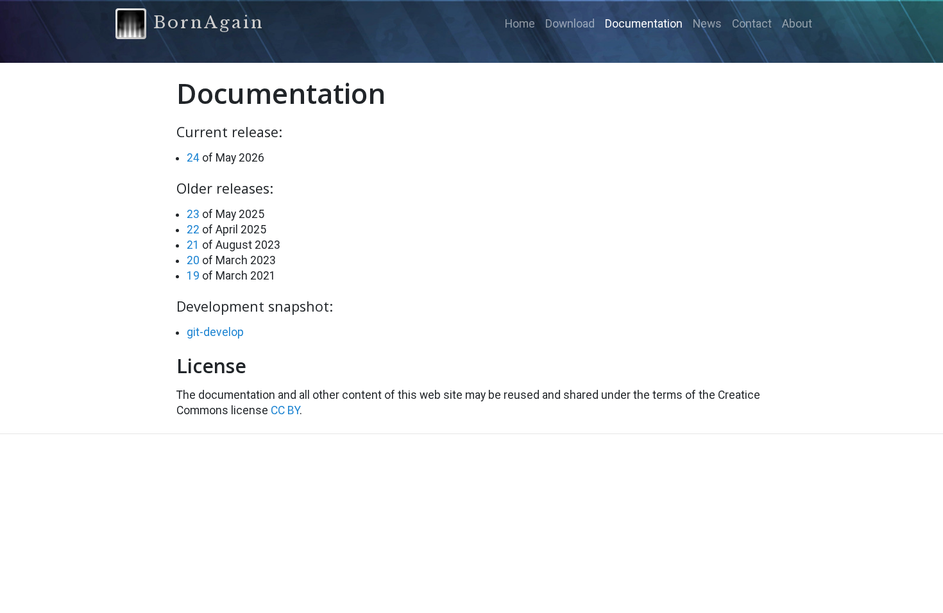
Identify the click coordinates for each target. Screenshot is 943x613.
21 (193, 245)
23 (193, 214)
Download (570, 23)
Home (520, 23)
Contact (752, 23)
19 (193, 275)
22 (193, 229)
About (797, 23)
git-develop (215, 332)
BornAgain (205, 22)
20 (193, 260)
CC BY (285, 410)
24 (193, 157)
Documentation (644, 23)
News (707, 23)
